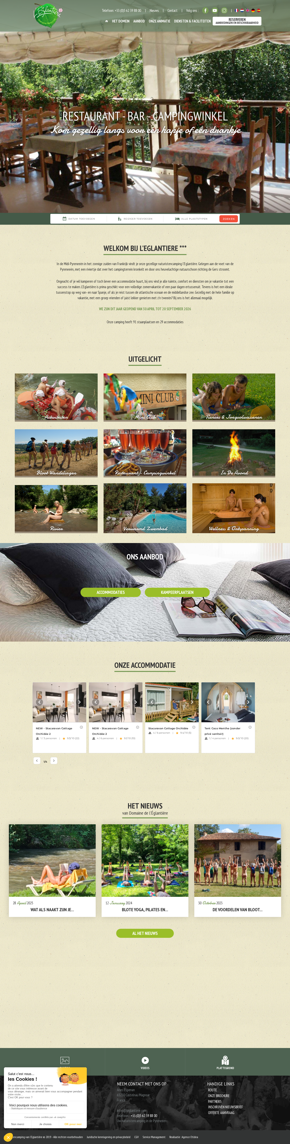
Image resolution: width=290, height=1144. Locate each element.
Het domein (120, 21)
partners (215, 1101)
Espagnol (258, 10)
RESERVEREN (237, 21)
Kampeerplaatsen (177, 592)
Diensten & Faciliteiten (192, 21)
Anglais (247, 10)
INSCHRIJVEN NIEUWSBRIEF (225, 1107)
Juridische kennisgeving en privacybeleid (108, 1137)
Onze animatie (159, 21)
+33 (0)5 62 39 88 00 (144, 1115)
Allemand (253, 10)
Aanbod (139, 21)
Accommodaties (111, 592)
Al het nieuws (145, 933)
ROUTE (212, 1090)
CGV (136, 1137)
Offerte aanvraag (221, 1112)
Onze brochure (219, 1095)
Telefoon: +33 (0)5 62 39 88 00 (121, 10)
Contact (172, 10)
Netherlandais (242, 10)
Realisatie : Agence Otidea (183, 1137)
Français (236, 10)
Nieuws (154, 10)
